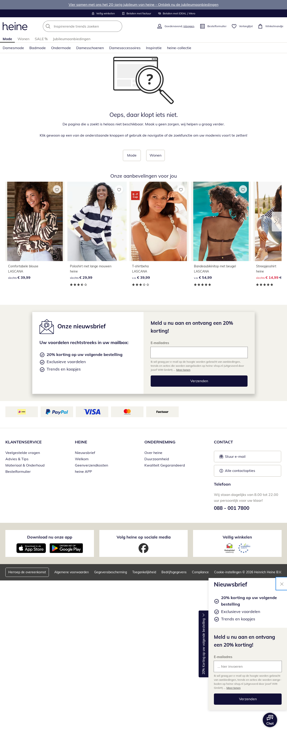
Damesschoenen (90, 48)
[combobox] (92, 26)
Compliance (200, 572)
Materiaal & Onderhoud (25, 465)
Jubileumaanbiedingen (71, 39)
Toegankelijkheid (144, 572)
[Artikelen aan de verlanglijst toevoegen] (57, 189)
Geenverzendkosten (91, 465)
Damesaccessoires (125, 48)
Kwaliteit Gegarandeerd (164, 465)
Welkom (82, 459)
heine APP (83, 471)
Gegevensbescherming (110, 572)
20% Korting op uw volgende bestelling (204, 647)
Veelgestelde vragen (22, 452)
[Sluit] (282, 583)
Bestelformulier (18, 471)
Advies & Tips (16, 459)
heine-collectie (179, 48)
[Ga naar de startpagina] (15, 26)
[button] (277, 221)
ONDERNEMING (159, 442)
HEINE (81, 442)
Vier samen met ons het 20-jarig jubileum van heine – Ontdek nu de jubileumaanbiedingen (143, 4)
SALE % (41, 39)
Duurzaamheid (156, 459)
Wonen (23, 39)
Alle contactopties (240, 470)
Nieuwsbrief (85, 452)
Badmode (37, 48)
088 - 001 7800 (231, 508)
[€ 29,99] (96, 221)
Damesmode (13, 48)
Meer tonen (233, 687)
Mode (7, 39)
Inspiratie (154, 48)
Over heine (153, 452)
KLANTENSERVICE (23, 442)
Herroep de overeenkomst (27, 572)
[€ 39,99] (35, 221)
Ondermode (61, 48)
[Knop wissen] (117, 26)
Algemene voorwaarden (71, 572)
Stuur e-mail (235, 457)
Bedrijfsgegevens (174, 572)
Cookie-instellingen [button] (227, 572)
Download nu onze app (49, 537)
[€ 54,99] (220, 221)
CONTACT (223, 442)
